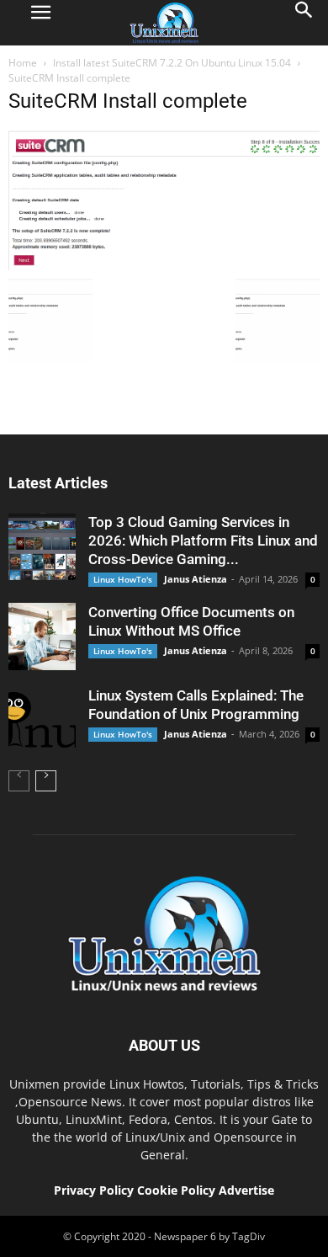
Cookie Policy (178, 1190)
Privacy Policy (94, 1190)
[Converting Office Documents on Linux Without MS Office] (42, 636)
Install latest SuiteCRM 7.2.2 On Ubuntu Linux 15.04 (172, 63)
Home (22, 63)
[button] (304, 22)
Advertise (246, 1190)
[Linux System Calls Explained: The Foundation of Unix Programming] (42, 720)
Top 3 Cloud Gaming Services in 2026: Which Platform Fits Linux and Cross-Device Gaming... (203, 540)
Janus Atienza (195, 579)
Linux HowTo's (122, 579)
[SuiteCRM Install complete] (164, 266)
